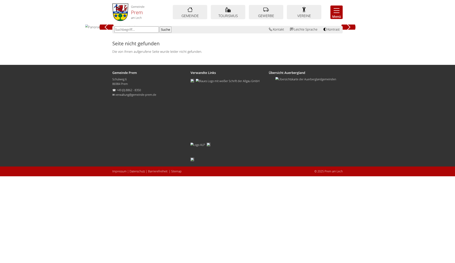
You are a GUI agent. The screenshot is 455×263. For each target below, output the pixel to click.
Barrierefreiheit (158, 171)
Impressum (119, 171)
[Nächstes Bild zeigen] (348, 27)
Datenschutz (137, 171)
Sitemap (176, 171)
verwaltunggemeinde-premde (135, 95)
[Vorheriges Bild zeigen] (106, 27)
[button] (336, 12)
